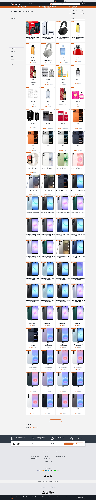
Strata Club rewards (47, 458)
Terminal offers (59, 455)
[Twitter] (51, 476)
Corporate (51, 481)
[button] (82, 4)
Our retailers (46, 456)
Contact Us (35, 427)
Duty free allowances (35, 456)
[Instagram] (48, 476)
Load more (55, 420)
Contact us (33, 459)
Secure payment (34, 458)
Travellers (45, 481)
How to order (46, 459)
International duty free (60, 456)
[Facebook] (45, 476)
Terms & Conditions (42, 486)
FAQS (31, 427)
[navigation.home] (15, 4)
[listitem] (32, 31)
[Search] (51, 4)
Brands (30, 3)
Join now (69, 443)
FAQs (32, 455)
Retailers (36, 486)
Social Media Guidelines (57, 486)
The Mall (39, 481)
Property (56, 481)
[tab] (16, 18)
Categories (25, 3)
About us (45, 455)
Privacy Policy (49, 486)
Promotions (44, 3)
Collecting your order (48, 461)
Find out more (79, 443)
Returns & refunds (47, 463)
